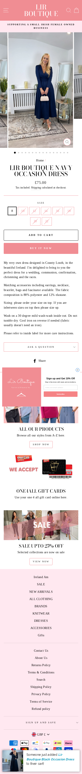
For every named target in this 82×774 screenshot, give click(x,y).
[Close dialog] (77, 370)
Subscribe (61, 394)
